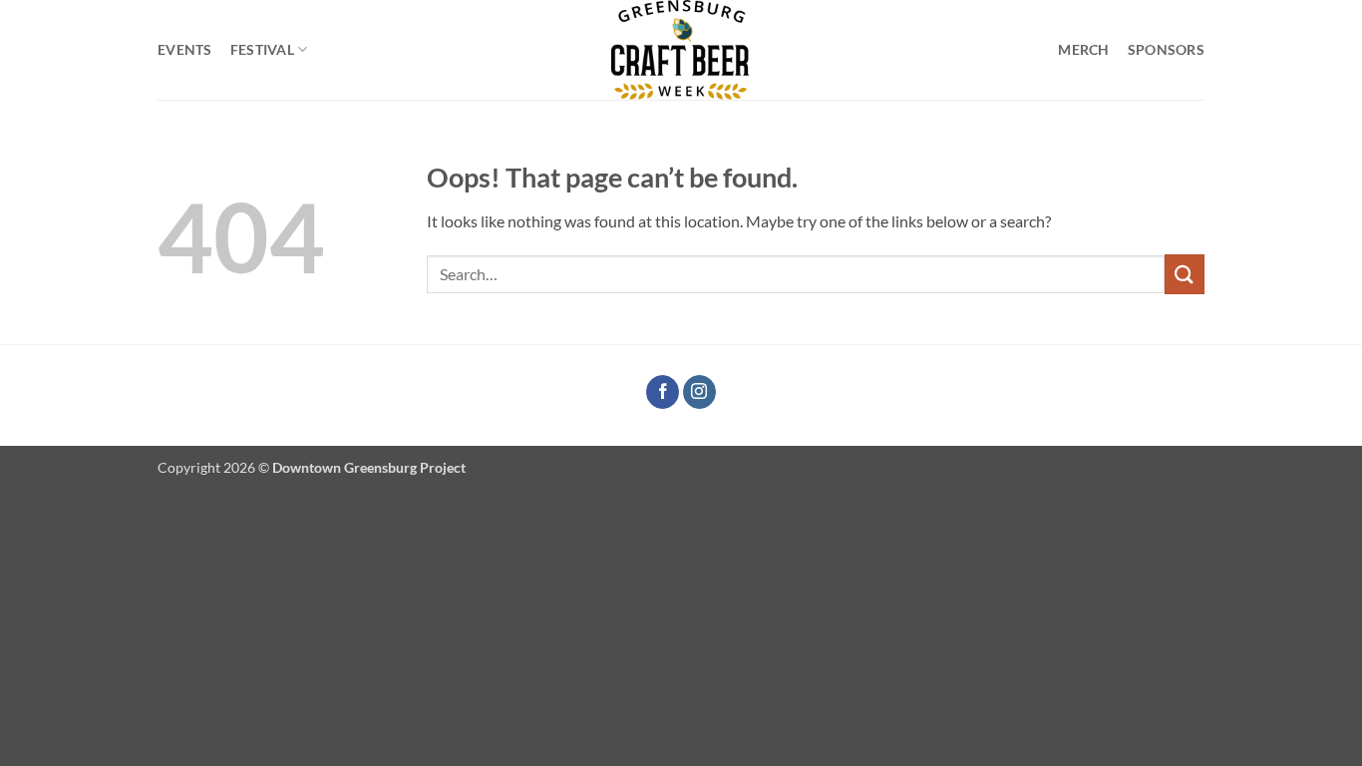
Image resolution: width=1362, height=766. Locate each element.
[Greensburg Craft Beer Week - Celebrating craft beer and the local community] (681, 50)
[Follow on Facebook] (662, 392)
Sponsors (1166, 49)
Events (185, 49)
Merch (1083, 49)
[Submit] (1184, 273)
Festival (262, 49)
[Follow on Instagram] (699, 392)
